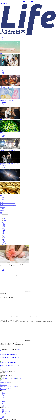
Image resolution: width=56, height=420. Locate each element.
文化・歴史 (3, 228)
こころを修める (3, 40)
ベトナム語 (3, 395)
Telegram (22, 378)
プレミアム (1, 99)
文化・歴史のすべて (4, 102)
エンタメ (3, 240)
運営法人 (3, 410)
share (0, 350)
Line (18, 378)
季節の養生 (3, 72)
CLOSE (1, 213)
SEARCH (1, 212)
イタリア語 (3, 399)
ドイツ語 (3, 397)
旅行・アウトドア (2, 202)
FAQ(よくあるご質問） (4, 413)
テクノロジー (4, 237)
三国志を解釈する (2, 208)
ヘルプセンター (7, 371)
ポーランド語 (3, 401)
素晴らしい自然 (3, 167)
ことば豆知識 (3, 135)
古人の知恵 (3, 136)
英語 (2, 392)
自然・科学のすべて (4, 165)
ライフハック (3, 38)
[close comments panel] (0, 369)
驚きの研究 (1, 194)
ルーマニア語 (3, 403)
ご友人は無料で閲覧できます (7, 378)
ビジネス (3, 409)
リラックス (3, 269)
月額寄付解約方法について (3, 418)
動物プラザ (3, 197)
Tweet (15, 378)
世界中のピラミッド (2, 207)
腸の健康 (4, 224)
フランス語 (3, 396)
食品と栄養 (3, 73)
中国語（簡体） (3, 393)
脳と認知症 (3, 71)
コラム (2, 244)
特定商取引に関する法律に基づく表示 (6, 411)
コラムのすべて (2, 210)
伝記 (2, 106)
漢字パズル (4, 241)
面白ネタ (3, 199)
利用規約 (3, 412)
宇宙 (3, 239)
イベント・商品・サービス (6, 243)
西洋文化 (3, 104)
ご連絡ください (19, 349)
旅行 (3, 242)
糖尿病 (2, 70)
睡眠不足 (3, 270)
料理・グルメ (3, 37)
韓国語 (2, 394)
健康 (2, 222)
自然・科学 (3, 236)
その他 (1, 86)
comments (2, 350)
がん (2, 69)
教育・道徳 (3, 233)
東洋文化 (3, 103)
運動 (2, 271)
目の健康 (4, 226)
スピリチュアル (3, 39)
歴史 (2, 105)
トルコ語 (3, 405)
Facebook (14, 378)
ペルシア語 (3, 406)
